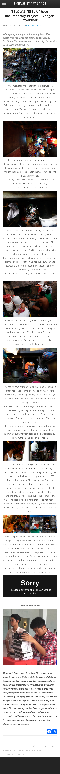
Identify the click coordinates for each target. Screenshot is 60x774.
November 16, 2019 (11, 25)
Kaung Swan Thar (33, 25)
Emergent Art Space (30, 3)
